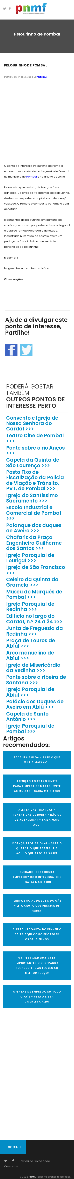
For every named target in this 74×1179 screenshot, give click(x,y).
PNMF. (32, 1176)
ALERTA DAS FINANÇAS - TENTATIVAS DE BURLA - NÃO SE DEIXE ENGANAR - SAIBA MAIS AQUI (37, 817)
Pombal (41, 77)
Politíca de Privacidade (34, 1161)
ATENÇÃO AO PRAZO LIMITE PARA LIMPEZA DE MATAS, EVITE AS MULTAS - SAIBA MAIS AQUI (37, 786)
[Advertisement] (37, 122)
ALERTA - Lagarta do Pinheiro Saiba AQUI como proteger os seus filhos (37, 934)
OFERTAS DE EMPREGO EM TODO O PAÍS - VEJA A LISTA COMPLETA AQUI (37, 996)
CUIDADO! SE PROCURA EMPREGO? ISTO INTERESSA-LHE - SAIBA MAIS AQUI (37, 877)
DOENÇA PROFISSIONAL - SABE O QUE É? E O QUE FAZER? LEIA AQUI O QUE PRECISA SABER (37, 848)
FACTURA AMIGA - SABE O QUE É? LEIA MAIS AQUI (37, 760)
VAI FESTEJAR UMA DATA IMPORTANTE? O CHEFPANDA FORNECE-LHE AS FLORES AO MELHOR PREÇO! (37, 965)
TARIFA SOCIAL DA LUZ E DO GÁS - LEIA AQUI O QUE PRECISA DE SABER (37, 905)
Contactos (11, 1166)
